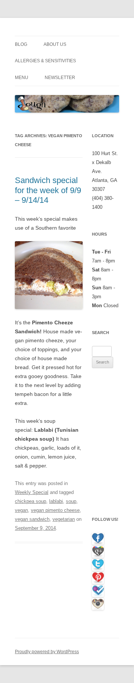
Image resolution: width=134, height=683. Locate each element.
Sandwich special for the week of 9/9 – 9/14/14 (48, 190)
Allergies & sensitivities (45, 60)
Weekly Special (31, 492)
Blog (21, 44)
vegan (21, 510)
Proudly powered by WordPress (47, 651)
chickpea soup (30, 501)
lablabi (56, 501)
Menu (21, 77)
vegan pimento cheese (55, 510)
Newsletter (60, 77)
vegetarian (63, 519)
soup (71, 501)
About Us (55, 44)
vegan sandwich (32, 519)
